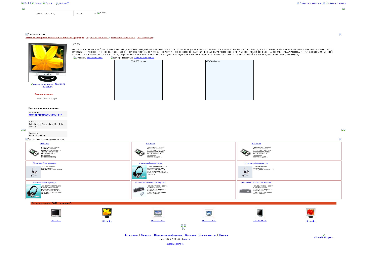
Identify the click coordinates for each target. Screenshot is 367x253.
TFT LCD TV (260, 220)
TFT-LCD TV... (158, 220)
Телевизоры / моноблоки (123, 37)
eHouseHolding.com (323, 237)
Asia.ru (186, 239)
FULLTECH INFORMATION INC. (46, 115)
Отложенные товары (335, 3)
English (27, 3)
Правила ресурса (175, 244)
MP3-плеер (44, 143)
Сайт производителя (144, 57)
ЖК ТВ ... (56, 220)
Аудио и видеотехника (97, 37)
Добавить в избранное (310, 3)
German (38, 3)
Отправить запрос (44, 94)
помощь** (63, 3)
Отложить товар (95, 57)
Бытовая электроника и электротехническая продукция (55, 37)
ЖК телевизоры (145, 37)
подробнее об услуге (47, 98)
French (48, 3)
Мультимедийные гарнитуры (44, 163)
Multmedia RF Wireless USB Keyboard (150, 182)
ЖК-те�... (107, 221)
